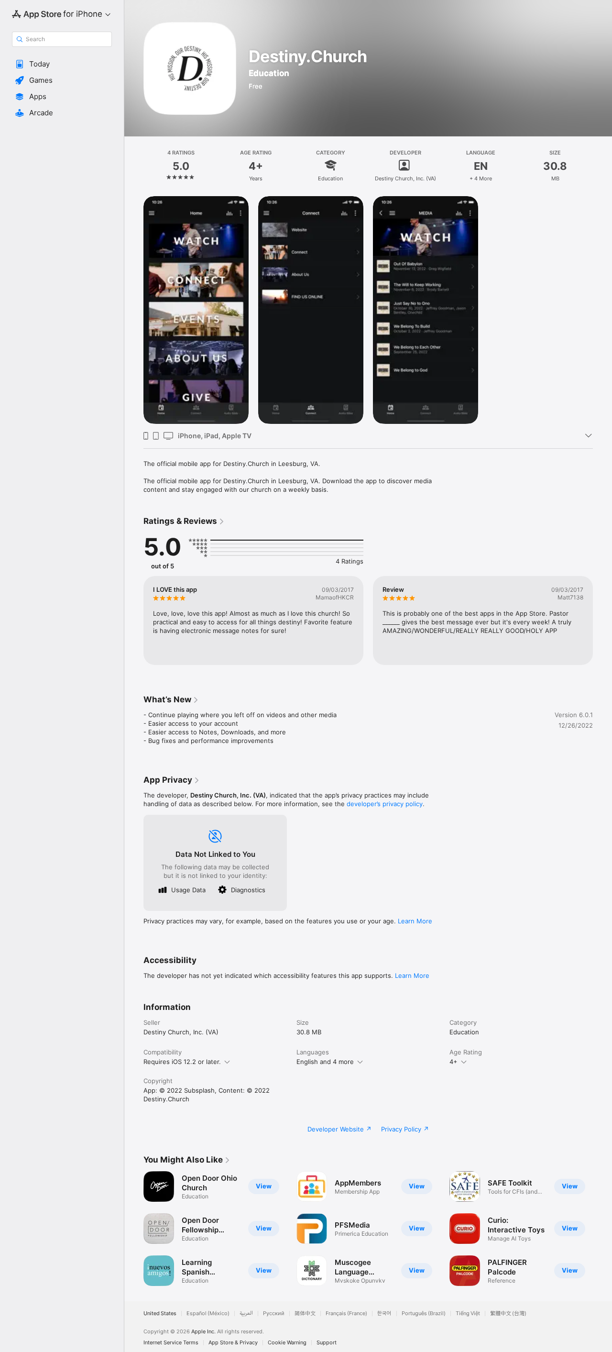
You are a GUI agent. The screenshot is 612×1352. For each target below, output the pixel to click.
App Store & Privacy (233, 1342)
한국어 (384, 1313)
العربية (246, 1313)
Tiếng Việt (468, 1313)
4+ (453, 1061)
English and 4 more (325, 1061)
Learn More (415, 921)
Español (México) (208, 1313)
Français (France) (346, 1313)
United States (159, 1313)
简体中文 (305, 1313)
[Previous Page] (134, 1228)
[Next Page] (602, 1228)
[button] (61, 64)
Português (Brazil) (424, 1313)
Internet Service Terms (170, 1342)
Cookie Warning (287, 1342)
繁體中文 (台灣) (508, 1313)
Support (327, 1342)
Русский (273, 1313)
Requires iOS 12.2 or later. (182, 1061)
